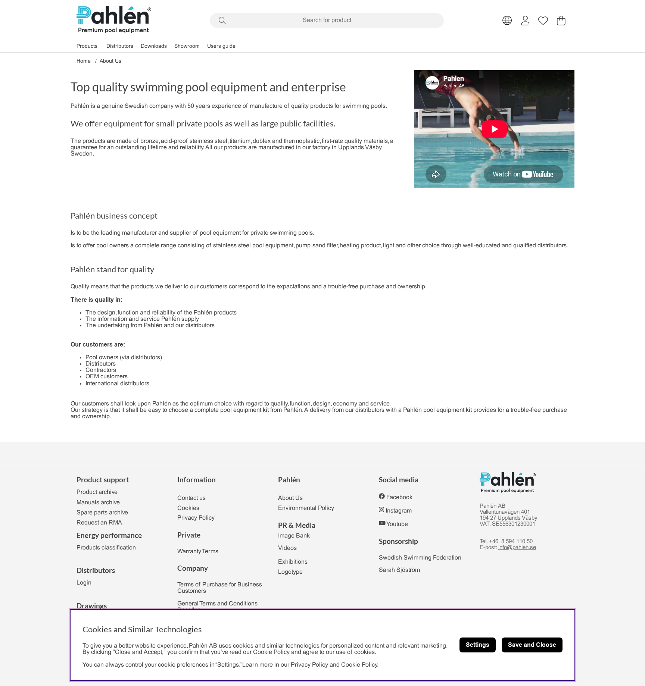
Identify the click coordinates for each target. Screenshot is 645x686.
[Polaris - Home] (114, 20)
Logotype (290, 572)
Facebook (399, 497)
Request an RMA (99, 523)
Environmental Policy (306, 508)
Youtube (397, 524)
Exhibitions (293, 562)
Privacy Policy (196, 518)
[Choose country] (507, 20)
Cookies (188, 508)
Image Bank (294, 536)
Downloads (154, 46)
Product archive (97, 492)
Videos (287, 548)
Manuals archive (98, 502)
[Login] (525, 20)
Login (84, 583)
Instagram (399, 511)
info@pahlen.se (517, 547)
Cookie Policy (359, 665)
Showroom (187, 46)
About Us (110, 61)
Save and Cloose (532, 644)
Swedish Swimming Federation (420, 558)
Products (87, 46)
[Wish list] (543, 20)
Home (84, 61)
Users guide (221, 46)
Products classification (106, 548)
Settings (477, 644)
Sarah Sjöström (399, 570)
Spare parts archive (102, 513)
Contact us (191, 498)
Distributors (119, 46)
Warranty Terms (197, 551)
